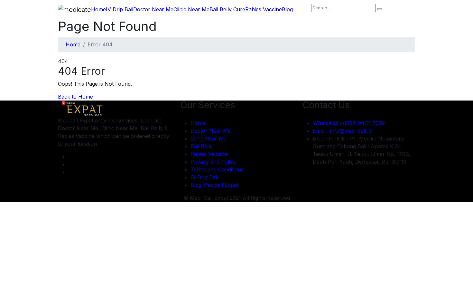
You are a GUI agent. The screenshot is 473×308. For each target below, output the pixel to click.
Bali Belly (201, 146)
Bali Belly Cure (227, 9)
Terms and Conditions (217, 169)
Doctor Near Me (153, 9)
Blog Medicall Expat (214, 185)
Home (98, 9)
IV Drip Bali (119, 9)
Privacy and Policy (213, 162)
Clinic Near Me (191, 9)
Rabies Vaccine (263, 9)
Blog (287, 9)
